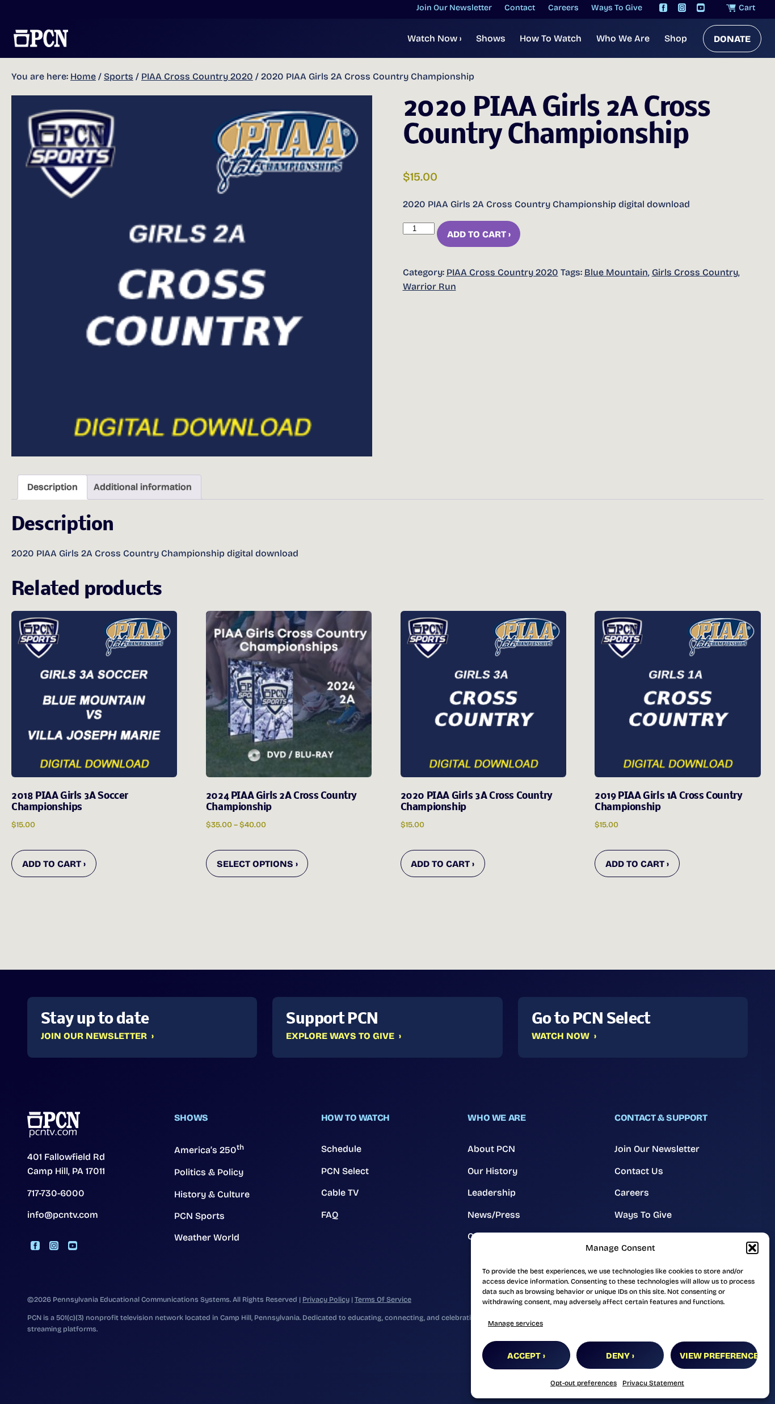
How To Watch (551, 38)
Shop (675, 38)
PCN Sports (199, 1215)
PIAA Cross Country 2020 (197, 76)
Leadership (491, 1192)
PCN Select (345, 1171)
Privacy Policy (325, 1299)
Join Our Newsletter (94, 1036)
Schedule (341, 1148)
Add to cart (476, 234)
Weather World (206, 1237)
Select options (255, 863)
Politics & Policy (208, 1172)
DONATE (732, 38)
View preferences (719, 1356)
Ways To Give (643, 1214)
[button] (752, 1248)
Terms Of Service (383, 1299)
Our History (492, 1171)
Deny (618, 1356)
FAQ (330, 1214)
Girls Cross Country (695, 272)
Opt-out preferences (583, 1383)
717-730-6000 (56, 1193)
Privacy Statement (653, 1383)
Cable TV (340, 1192)
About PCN (491, 1148)
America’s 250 (209, 1149)
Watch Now (434, 38)
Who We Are (623, 38)
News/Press (493, 1214)
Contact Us (638, 1171)
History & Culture (212, 1194)
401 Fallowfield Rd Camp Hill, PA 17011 (66, 1164)
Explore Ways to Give (340, 1036)
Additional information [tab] (143, 486)
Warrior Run (429, 286)
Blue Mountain (616, 272)
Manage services (515, 1323)
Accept (524, 1356)
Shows (491, 38)
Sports (118, 76)
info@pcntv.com (62, 1214)
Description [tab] (52, 486)
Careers (631, 1192)
